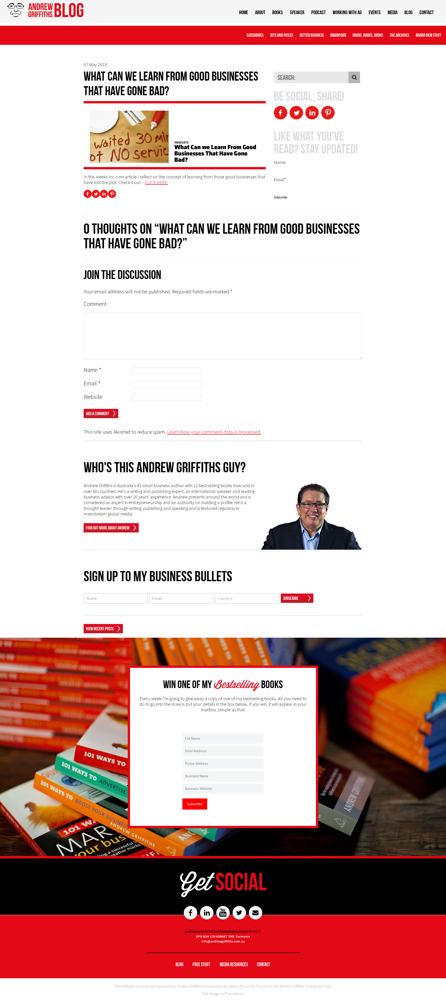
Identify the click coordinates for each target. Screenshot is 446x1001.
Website (93, 396)
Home (243, 12)
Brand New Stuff (428, 35)
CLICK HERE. (156, 182)
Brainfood (338, 35)
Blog (408, 12)
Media (392, 12)
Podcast (318, 12)
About (260, 12)
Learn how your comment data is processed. (214, 431)
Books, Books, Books (368, 35)
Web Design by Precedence (223, 993)
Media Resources (234, 964)
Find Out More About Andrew (107, 527)
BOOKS (277, 12)
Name (92, 370)
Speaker (297, 12)
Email (92, 383)
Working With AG (347, 12)
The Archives (399, 35)
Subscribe (290, 598)
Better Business (312, 35)
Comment (95, 304)
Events (375, 12)
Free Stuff (201, 964)
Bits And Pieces (281, 35)
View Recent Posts (100, 628)
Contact (427, 12)
